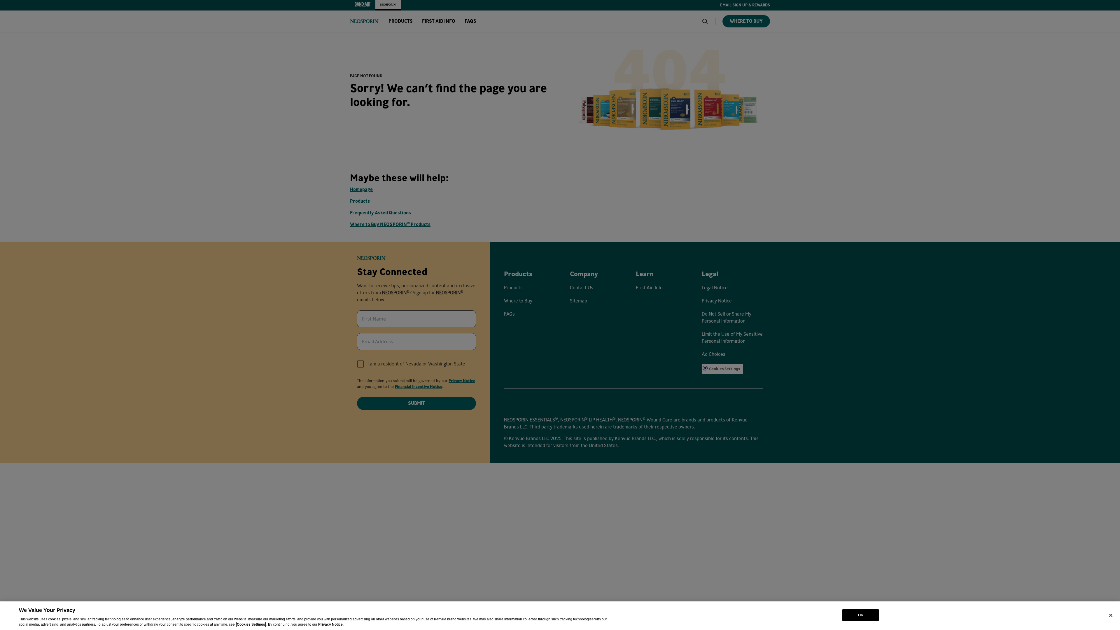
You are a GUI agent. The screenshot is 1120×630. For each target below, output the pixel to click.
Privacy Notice (330, 624)
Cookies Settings (251, 624)
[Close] (1110, 615)
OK (860, 615)
